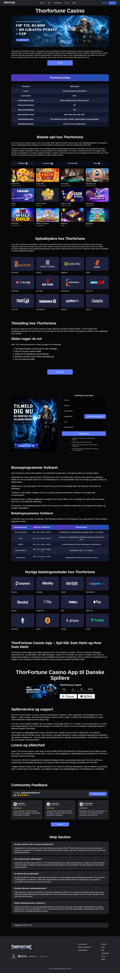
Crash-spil (71, 163)
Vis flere (60, 824)
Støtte (74, 3)
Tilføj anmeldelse (98, 794)
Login (103, 947)
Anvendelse (57, 3)
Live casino (46, 163)
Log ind (42, 3)
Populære (21, 163)
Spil (49, 3)
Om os (67, 3)
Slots (95, 163)
